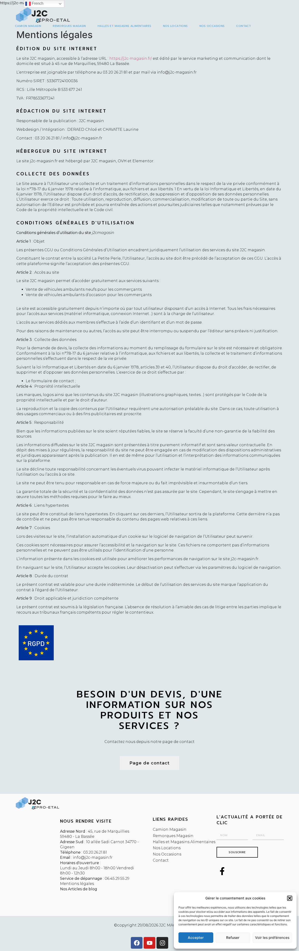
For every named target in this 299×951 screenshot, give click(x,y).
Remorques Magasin (69, 26)
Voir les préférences (272, 937)
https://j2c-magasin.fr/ (130, 58)
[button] (289, 898)
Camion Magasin (28, 26)
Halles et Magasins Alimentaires (124, 26)
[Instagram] (162, 943)
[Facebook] (136, 943)
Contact (243, 26)
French (37, 3)
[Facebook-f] (222, 871)
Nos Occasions (212, 26)
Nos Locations (175, 26)
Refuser (232, 937)
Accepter (196, 937)
